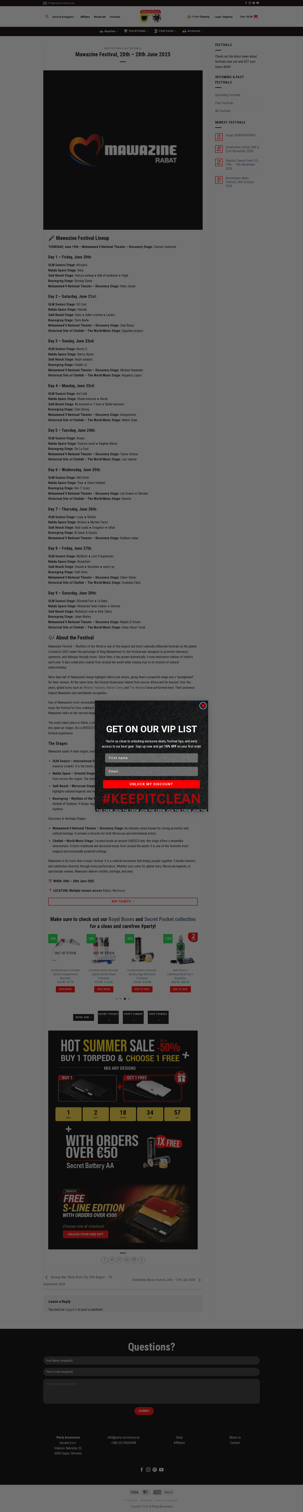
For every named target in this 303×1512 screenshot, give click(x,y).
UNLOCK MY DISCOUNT (151, 784)
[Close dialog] (203, 706)
